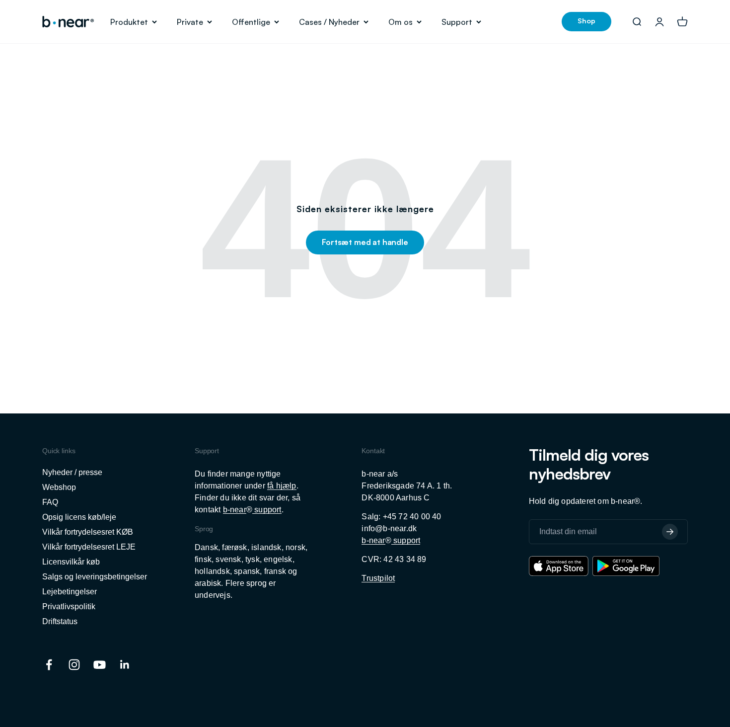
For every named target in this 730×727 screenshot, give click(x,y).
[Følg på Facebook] (49, 664)
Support (456, 22)
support (267, 509)
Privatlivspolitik (68, 606)
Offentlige (251, 22)
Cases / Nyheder (329, 22)
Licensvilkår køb (71, 562)
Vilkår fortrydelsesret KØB (87, 532)
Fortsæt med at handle (365, 242)
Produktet (129, 22)
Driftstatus (59, 621)
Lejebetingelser (69, 591)
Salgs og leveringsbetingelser (94, 576)
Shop (586, 20)
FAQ (50, 502)
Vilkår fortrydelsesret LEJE (89, 547)
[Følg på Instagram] (74, 664)
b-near (234, 509)
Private (190, 22)
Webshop (59, 487)
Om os (400, 22)
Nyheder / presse (72, 472)
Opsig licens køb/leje (79, 517)
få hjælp (281, 486)
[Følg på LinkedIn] (125, 664)
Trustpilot (378, 578)
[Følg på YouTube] (99, 664)
